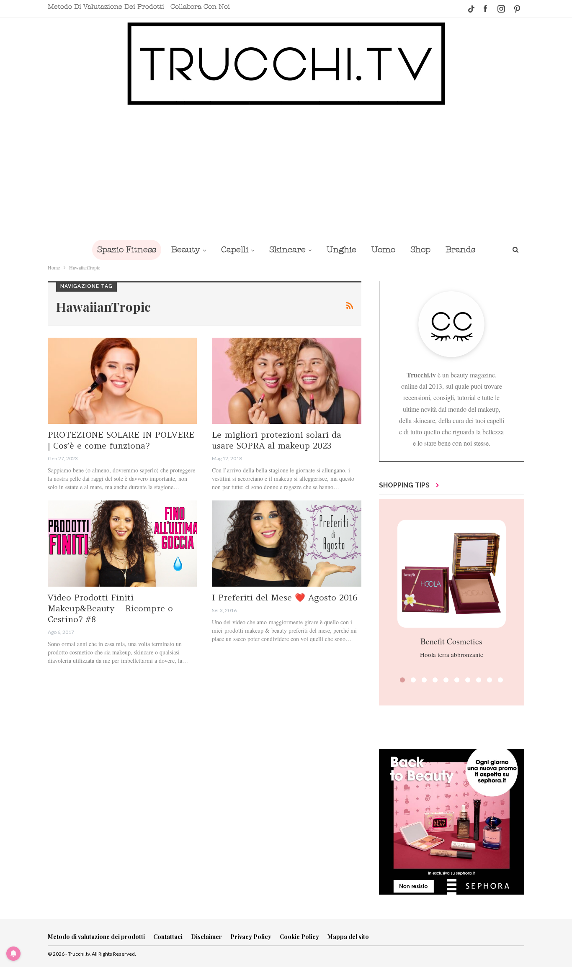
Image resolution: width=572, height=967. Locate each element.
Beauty (185, 249)
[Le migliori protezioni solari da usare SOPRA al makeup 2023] (286, 381)
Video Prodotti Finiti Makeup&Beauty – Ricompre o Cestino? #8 (110, 608)
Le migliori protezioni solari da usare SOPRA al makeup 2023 (276, 440)
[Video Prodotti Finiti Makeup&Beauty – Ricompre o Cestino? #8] (122, 543)
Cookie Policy (299, 937)
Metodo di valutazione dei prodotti (106, 6)
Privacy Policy (250, 937)
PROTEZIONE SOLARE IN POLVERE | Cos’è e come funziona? (121, 440)
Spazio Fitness (126, 249)
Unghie (341, 249)
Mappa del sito (348, 937)
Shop (420, 249)
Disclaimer (206, 937)
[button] (402, 679)
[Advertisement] (286, 172)
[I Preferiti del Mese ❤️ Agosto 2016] (286, 543)
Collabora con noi (200, 6)
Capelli (234, 249)
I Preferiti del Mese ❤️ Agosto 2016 (285, 597)
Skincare (287, 249)
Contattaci (168, 937)
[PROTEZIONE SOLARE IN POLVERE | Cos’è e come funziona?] (122, 381)
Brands (460, 249)
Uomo (383, 249)
